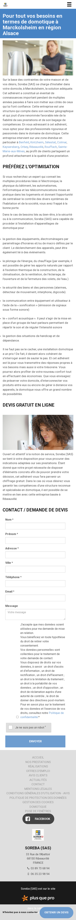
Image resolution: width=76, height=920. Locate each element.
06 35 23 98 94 (39, 874)
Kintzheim (37, 142)
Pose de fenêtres (38, 811)
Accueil (38, 757)
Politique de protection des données (38, 797)
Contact (38, 784)
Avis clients (38, 775)
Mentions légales (38, 789)
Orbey (24, 147)
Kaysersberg (11, 147)
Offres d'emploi (38, 771)
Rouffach (51, 147)
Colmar (62, 142)
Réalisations (38, 766)
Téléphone (13, 577)
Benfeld (24, 142)
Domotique (38, 806)
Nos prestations (38, 762)
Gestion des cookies (38, 802)
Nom (9, 519)
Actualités (38, 780)
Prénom (11, 534)
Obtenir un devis (56, 912)
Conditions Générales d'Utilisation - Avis (38, 793)
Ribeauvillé (36, 147)
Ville (9, 562)
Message (11, 606)
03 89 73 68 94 (39, 868)
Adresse (12, 548)
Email (9, 591)
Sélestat (50, 142)
